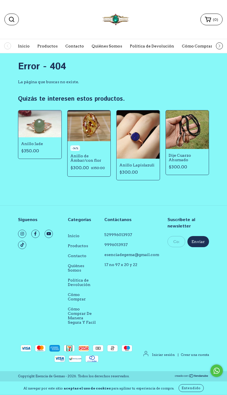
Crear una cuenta (195, 355)
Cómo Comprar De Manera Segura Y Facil (82, 316)
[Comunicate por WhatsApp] (216, 370)
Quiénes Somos (107, 46)
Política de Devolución (152, 46)
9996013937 (116, 244)
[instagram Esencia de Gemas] (22, 234)
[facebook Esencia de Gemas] (35, 234)
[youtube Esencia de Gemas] (49, 234)
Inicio (24, 46)
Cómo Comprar (197, 46)
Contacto (74, 46)
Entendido (191, 388)
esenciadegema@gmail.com (131, 254)
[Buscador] (11, 19)
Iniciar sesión (163, 355)
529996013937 (118, 234)
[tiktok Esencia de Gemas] (22, 245)
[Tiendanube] (191, 376)
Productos (47, 46)
